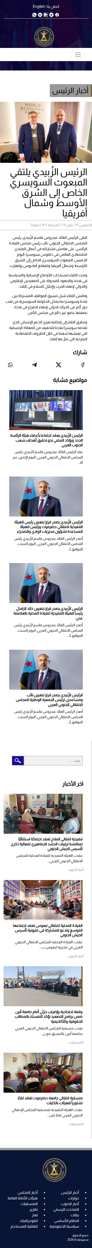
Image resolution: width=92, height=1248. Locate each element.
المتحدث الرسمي (66, 1209)
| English (39, 6)
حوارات (73, 1198)
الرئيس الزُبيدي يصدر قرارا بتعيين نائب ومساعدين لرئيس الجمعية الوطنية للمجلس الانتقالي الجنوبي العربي (49, 700)
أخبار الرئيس (70, 1192)
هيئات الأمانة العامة (23, 1198)
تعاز (35, 1215)
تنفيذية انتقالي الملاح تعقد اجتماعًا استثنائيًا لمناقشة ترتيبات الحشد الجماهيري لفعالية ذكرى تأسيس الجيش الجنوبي (47, 844)
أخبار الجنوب (70, 1204)
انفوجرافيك (29, 1221)
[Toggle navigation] (77, 54)
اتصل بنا (53, 6)
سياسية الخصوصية (64, 1226)
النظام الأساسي (66, 1221)
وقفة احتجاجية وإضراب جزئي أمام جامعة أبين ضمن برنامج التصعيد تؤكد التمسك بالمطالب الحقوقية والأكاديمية (49, 1016)
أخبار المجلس (27, 1192)
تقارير (33, 1209)
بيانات (75, 1215)
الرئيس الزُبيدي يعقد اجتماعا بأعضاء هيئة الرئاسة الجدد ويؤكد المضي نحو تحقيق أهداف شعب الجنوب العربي (46, 440)
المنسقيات (29, 1204)
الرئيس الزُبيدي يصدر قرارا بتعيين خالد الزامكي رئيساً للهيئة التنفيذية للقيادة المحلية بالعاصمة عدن (48, 613)
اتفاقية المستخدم (24, 1226)
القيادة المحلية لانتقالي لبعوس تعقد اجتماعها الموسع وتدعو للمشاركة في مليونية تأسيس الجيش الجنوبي (48, 930)
